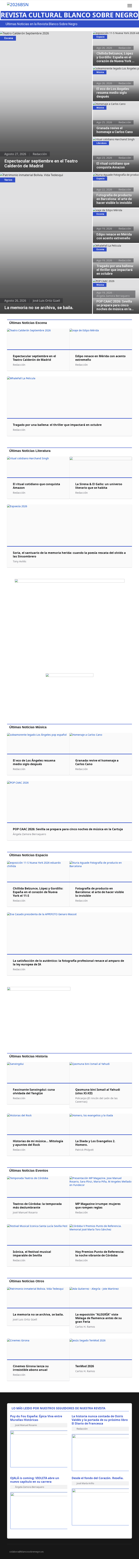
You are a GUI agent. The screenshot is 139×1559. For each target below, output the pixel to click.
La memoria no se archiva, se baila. (24, 175)
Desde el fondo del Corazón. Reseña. (98, 1478)
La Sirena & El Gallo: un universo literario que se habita (98, 486)
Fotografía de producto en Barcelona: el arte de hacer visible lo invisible (115, 176)
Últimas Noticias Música (28, 727)
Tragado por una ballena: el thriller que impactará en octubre (114, 247)
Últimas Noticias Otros (26, 1281)
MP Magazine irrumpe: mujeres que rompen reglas (98, 1205)
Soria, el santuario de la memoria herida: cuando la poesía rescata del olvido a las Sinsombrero (69, 554)
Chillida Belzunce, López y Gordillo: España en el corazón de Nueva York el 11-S (115, 36)
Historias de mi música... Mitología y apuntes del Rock (38, 1143)
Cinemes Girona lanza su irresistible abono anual (31, 1368)
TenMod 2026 (84, 1366)
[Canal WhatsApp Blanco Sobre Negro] (69, 624)
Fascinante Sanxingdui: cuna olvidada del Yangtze (34, 1091)
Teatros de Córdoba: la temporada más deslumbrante (37, 1205)
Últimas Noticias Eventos (28, 1170)
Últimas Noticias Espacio (28, 855)
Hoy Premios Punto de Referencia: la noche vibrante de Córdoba (99, 1253)
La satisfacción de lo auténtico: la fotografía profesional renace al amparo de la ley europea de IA (68, 962)
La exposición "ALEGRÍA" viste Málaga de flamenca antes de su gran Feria (98, 1318)
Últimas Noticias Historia (28, 1056)
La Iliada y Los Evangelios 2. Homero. (95, 1143)
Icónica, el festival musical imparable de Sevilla (32, 1253)
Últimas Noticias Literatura (29, 451)
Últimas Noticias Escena (28, 323)
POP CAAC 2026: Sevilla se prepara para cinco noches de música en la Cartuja (114, 284)
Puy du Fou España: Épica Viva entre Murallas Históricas (36, 1418)
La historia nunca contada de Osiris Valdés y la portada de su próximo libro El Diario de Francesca (100, 1419)
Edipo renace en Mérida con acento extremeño (114, 212)
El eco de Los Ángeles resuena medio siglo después (115, 70)
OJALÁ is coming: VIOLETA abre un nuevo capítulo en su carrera (34, 1480)
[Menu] (129, 5)
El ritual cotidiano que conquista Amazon (112, 141)
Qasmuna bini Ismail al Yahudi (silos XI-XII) (97, 1091)
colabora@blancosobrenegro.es (26, 1551)
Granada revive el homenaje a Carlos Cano (115, 105)
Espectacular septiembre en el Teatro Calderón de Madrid (39, 33)
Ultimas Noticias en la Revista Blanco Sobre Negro (41, 24)
